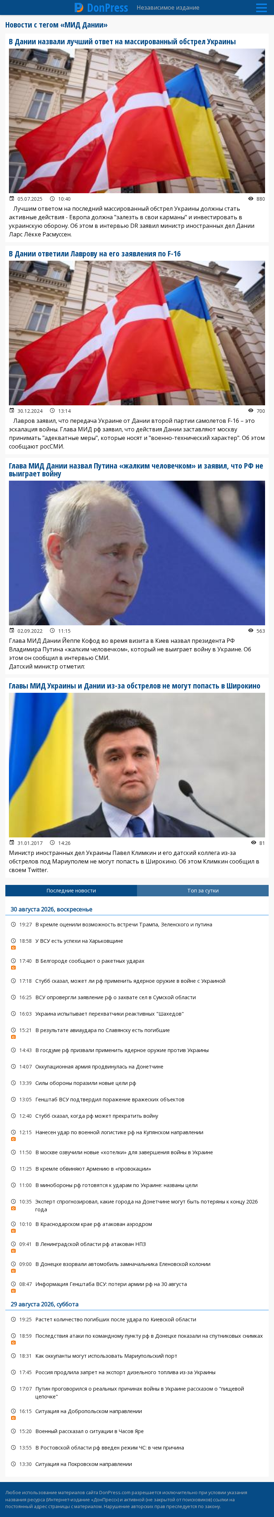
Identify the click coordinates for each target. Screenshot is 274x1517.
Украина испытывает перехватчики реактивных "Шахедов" (137, 1013)
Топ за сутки (203, 890)
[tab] (71, 890)
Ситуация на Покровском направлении (137, 1464)
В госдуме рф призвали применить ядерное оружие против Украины (137, 1050)
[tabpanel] (137, 1186)
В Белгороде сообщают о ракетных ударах (137, 962)
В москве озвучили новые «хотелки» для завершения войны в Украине (137, 1152)
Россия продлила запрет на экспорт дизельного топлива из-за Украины (137, 1372)
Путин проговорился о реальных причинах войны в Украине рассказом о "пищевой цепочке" (137, 1391)
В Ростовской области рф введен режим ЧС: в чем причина (137, 1447)
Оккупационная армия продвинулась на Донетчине (137, 1066)
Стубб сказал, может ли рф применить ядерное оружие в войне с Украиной (137, 980)
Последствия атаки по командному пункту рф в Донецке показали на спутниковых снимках (137, 1337)
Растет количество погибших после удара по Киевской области (137, 1319)
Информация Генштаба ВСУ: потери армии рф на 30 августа (137, 1286)
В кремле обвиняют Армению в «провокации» (137, 1168)
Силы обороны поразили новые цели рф (137, 1083)
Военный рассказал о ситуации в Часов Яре (137, 1431)
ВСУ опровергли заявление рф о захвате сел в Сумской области (137, 997)
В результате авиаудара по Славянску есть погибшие (137, 1032)
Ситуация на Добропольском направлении (137, 1413)
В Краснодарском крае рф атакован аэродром (137, 1226)
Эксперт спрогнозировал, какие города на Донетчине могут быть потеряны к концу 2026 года (137, 1204)
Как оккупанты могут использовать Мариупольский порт (137, 1355)
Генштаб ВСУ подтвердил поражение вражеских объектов (137, 1099)
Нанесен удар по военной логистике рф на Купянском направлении (137, 1134)
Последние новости (71, 890)
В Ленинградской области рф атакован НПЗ (137, 1246)
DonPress (107, 7)
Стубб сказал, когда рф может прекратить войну (137, 1115)
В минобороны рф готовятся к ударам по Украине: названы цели (137, 1185)
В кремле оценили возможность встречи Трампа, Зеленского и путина (137, 924)
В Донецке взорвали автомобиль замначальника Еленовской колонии (137, 1266)
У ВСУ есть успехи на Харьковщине (137, 942)
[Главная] (79, 7)
